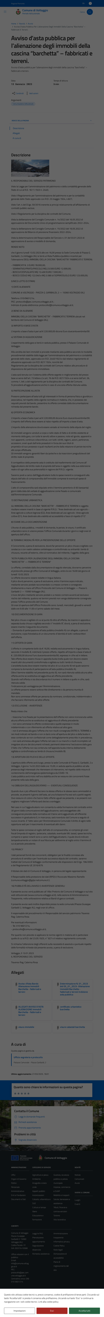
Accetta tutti (84, 1310)
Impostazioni (20, 1310)
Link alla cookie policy (48, 1301)
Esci (52, 1310)
